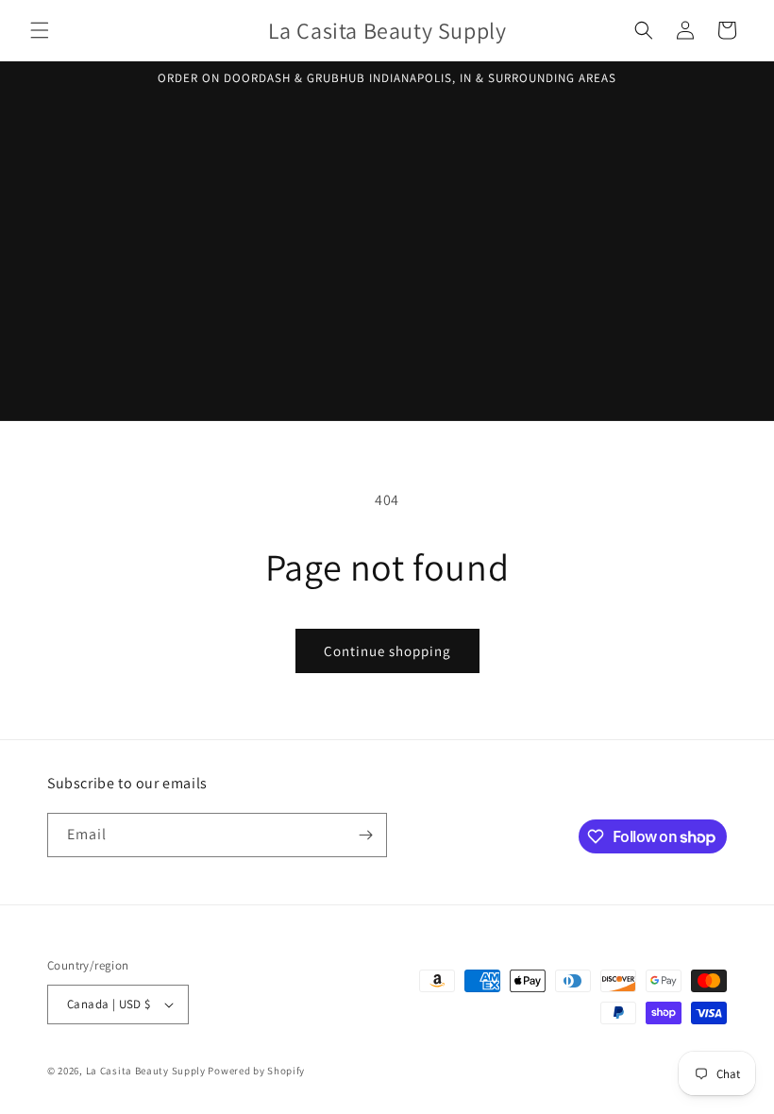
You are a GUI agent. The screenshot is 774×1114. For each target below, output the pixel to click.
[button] (39, 30)
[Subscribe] (365, 835)
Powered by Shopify (256, 1070)
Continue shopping (387, 651)
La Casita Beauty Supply (146, 1070)
